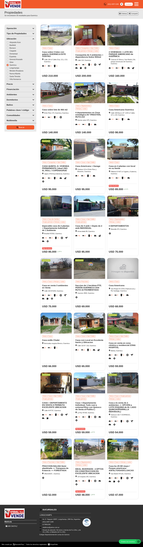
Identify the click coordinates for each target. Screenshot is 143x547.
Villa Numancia (15, 79)
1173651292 (46, 524)
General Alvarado (16, 59)
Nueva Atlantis (15, 74)
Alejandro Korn (15, 42)
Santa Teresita (15, 76)
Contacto (129, 4)
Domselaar (14, 54)
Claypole (13, 51)
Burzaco (13, 48)
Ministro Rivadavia (16, 71)
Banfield (13, 45)
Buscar (21, 127)
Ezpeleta (13, 56)
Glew (11, 62)
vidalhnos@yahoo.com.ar (51, 527)
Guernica (13, 65)
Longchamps (14, 68)
